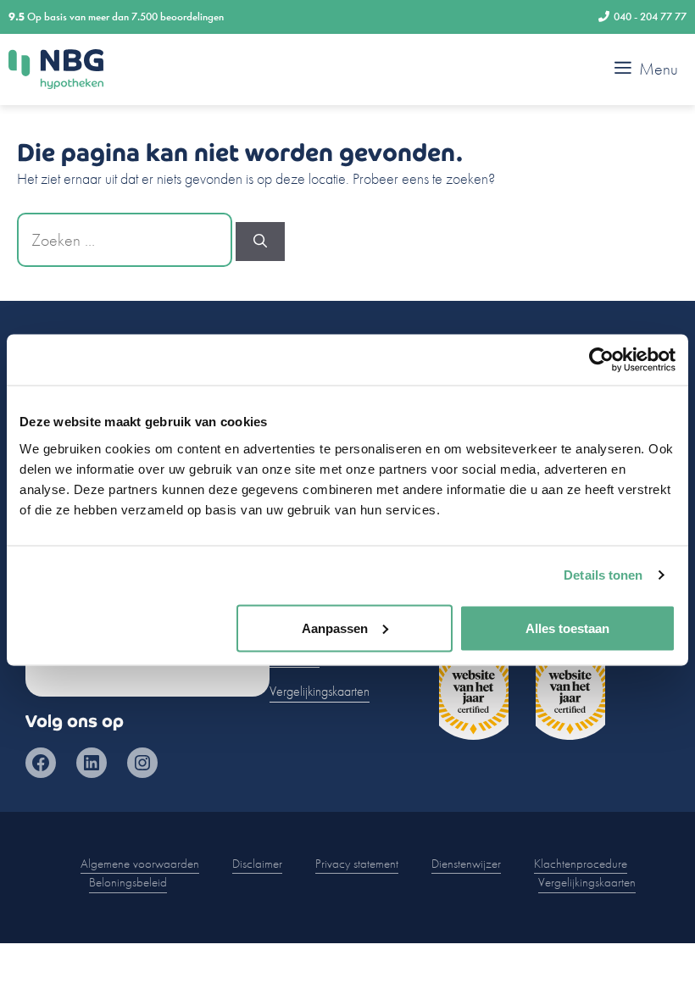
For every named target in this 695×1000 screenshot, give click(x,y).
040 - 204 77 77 (650, 16)
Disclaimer (257, 863)
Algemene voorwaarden (140, 863)
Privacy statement (356, 863)
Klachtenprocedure (580, 863)
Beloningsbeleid (128, 882)
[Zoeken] (260, 241)
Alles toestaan (567, 627)
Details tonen (603, 575)
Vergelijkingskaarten (320, 691)
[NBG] (55, 69)
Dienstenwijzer (466, 863)
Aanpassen (335, 627)
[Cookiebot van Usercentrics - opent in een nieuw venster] (601, 360)
